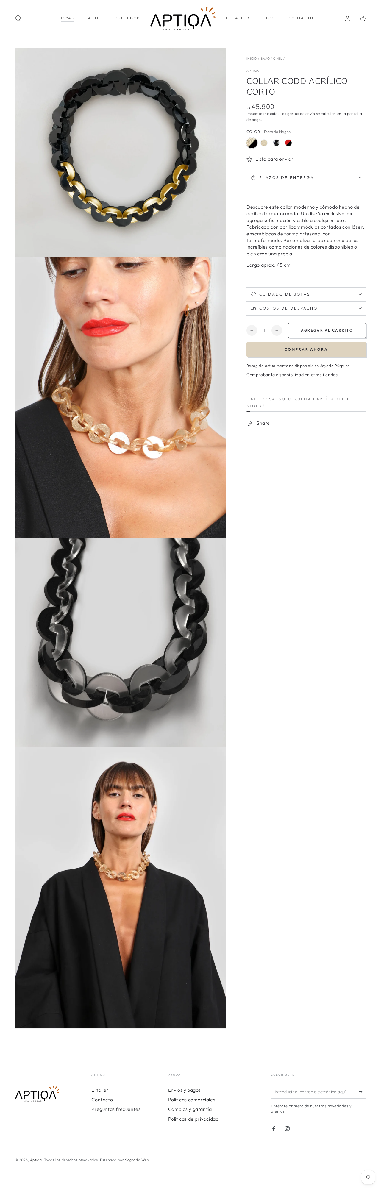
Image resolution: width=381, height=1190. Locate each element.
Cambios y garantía (190, 1109)
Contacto (102, 1099)
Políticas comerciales (192, 1099)
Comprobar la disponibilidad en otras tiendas (292, 374)
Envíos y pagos (184, 1090)
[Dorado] (264, 143)
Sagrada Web (137, 1160)
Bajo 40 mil (271, 58)
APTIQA (253, 71)
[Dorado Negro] (251, 143)
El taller (99, 1090)
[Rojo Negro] (288, 143)
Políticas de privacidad (193, 1119)
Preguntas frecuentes (115, 1109)
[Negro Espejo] (276, 143)
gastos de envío (301, 113)
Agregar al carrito (327, 330)
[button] (18, 18)
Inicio (251, 58)
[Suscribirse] (362, 1091)
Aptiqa (36, 1160)
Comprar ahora (306, 349)
